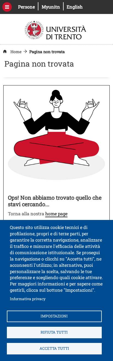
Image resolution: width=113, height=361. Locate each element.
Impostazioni (54, 316)
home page (56, 213)
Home (15, 51)
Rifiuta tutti (54, 332)
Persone (28, 7)
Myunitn (52, 7)
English (75, 7)
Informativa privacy (28, 298)
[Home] (56, 29)
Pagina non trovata (47, 51)
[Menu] (7, 7)
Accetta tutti (54, 348)
